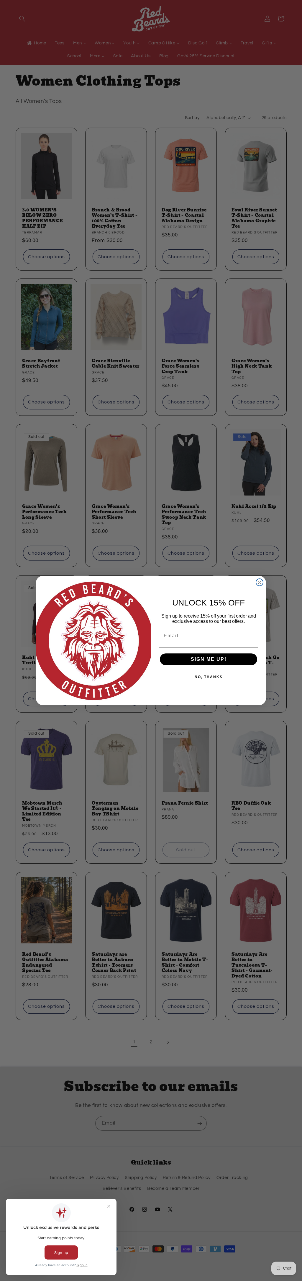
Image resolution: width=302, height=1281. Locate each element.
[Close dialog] (259, 582)
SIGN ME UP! (208, 659)
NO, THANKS (209, 677)
